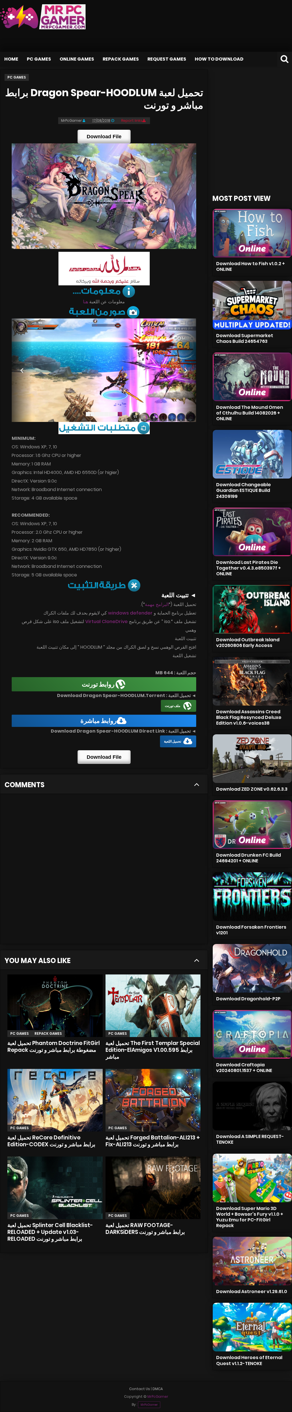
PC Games (39, 59)
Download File (104, 136)
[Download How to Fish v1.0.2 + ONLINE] (252, 233)
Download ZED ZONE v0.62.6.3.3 (251, 789)
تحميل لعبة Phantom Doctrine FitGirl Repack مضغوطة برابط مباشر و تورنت (53, 1046)
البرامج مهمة (157, 604)
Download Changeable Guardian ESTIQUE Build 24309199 (243, 490)
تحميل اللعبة (172, 741)
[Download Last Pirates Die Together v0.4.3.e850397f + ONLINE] (252, 532)
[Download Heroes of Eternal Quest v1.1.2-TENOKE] (252, 1327)
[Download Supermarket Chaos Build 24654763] (252, 305)
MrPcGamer (149, 1405)
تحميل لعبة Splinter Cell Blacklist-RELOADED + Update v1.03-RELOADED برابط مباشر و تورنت (50, 1232)
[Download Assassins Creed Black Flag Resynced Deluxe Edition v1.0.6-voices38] (252, 681)
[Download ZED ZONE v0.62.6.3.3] (252, 758)
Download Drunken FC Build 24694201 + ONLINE (248, 858)
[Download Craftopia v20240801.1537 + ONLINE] (252, 1034)
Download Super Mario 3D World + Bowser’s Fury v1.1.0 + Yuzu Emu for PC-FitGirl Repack (249, 1217)
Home (11, 59)
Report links (131, 120)
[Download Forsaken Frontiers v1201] (252, 896)
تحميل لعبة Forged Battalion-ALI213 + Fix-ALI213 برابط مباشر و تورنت (153, 1141)
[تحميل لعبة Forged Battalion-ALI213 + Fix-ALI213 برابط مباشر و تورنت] (153, 1100)
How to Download (219, 59)
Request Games (166, 59)
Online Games (77, 59)
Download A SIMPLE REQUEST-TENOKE (250, 1139)
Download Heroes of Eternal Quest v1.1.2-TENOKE (249, 1360)
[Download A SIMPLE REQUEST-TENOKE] (252, 1106)
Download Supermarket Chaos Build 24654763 (244, 338)
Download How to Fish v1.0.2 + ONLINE (250, 266)
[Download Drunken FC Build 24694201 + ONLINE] (252, 824)
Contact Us (139, 1388)
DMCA (158, 1388)
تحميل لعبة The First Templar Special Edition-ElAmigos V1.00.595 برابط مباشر (153, 1050)
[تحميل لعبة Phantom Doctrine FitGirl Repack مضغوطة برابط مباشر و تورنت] (55, 1005)
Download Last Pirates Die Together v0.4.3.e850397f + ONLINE (248, 568)
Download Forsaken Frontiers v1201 (251, 930)
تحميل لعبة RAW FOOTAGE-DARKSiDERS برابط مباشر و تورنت (145, 1228)
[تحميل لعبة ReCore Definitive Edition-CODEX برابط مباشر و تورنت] (55, 1100)
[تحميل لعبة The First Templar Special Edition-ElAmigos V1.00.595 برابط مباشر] (153, 1005)
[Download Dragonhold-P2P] (252, 968)
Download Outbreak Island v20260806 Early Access (247, 642)
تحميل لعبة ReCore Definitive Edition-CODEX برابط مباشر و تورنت (51, 1141)
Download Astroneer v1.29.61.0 (251, 1291)
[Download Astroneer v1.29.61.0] (252, 1261)
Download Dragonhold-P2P (248, 998)
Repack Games (121, 59)
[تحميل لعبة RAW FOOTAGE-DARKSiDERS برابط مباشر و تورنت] (153, 1188)
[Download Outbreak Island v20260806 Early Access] (252, 609)
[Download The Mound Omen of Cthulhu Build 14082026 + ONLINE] (252, 377)
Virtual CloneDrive (106, 621)
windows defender (130, 613)
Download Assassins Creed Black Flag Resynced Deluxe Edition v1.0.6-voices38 (248, 717)
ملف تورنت (172, 705)
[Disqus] (103, 871)
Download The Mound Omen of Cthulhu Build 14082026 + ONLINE (249, 413)
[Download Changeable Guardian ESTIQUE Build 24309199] (252, 454)
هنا (85, 301)
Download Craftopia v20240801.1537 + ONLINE (244, 1067)
